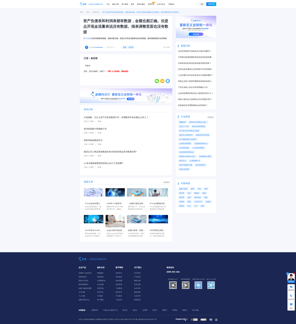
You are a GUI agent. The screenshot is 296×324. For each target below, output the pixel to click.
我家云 (164, 310)
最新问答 (96, 12)
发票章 (181, 202)
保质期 (181, 197)
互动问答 (137, 284)
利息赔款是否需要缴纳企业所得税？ (193, 105)
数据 (124, 47)
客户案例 (125, 4)
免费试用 (211, 4)
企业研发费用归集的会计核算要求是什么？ (195, 93)
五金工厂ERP (184, 126)
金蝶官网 (94, 310)
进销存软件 (83, 277)
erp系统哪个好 (195, 161)
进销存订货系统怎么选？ (198, 122)
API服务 (100, 296)
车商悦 (174, 310)
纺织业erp (182, 161)
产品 (108, 4)
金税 (189, 197)
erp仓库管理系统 (198, 148)
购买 (132, 4)
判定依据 (197, 197)
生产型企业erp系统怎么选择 (189, 131)
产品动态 (137, 277)
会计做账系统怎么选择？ (188, 139)
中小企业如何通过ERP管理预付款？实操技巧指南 (93, 203)
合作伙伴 (137, 288)
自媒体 (208, 202)
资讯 (87, 12)
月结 (199, 189)
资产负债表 (87, 38)
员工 (189, 193)
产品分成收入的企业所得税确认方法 (193, 87)
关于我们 (137, 273)
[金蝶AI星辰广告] (196, 27)
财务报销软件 (83, 284)
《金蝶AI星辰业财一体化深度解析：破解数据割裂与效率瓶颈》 (136, 203)
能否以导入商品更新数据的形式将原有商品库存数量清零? (110, 152)
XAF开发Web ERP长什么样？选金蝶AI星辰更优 (93, 230)
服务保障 (137, 292)
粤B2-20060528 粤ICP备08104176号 (122, 319)
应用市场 (151, 4)
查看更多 (166, 182)
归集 (205, 197)
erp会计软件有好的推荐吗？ (115, 230)
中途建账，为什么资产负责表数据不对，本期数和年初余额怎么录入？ (116, 117)
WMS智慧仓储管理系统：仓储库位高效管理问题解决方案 (158, 230)
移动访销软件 (200, 165)
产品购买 (119, 296)
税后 (189, 202)
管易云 (154, 310)
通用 (192, 189)
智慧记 (184, 310)
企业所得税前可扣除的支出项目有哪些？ (194, 51)
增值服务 (100, 273)
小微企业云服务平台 (110, 310)
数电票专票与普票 (202, 135)
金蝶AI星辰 (183, 189)
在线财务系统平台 (200, 143)
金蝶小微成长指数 (85, 288)
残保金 (181, 206)
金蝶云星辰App (84, 300)
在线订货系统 (184, 169)
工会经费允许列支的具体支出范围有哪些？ (195, 75)
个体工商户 (198, 202)
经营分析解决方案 (185, 165)
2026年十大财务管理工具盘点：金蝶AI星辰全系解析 (115, 203)
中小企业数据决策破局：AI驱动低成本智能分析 (158, 203)
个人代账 (82, 296)
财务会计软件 (83, 281)
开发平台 (100, 292)
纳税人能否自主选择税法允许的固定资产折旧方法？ (195, 99)
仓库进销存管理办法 (186, 152)
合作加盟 (100, 284)
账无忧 (125, 310)
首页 (81, 12)
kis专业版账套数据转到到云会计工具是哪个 (104, 163)
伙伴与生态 (161, 4)
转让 (189, 206)
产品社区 (119, 300)
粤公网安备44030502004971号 (146, 319)
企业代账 (82, 292)
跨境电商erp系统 (205, 156)
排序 (202, 206)
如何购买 (119, 277)
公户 (195, 206)
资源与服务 (141, 4)
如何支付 (119, 273)
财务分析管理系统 (198, 126)
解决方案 (115, 4)
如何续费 (119, 281)
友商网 (144, 310)
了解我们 (171, 4)
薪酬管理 (182, 122)
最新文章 (137, 281)
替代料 (181, 193)
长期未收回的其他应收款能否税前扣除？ (194, 63)
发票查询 (119, 284)
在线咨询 (100, 277)
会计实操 (195, 310)
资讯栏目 (119, 292)
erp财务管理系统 (185, 143)
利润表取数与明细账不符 (95, 129)
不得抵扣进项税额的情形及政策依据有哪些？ (194, 57)
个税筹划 (119, 288)
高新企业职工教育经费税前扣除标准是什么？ (194, 81)
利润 (206, 189)
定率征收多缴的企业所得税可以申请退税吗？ (194, 69)
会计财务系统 (184, 148)
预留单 (196, 193)
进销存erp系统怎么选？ (187, 156)
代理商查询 (101, 281)
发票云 (135, 310)
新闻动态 (137, 300)
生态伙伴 (137, 296)
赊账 (204, 193)
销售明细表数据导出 (93, 140)
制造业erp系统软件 (186, 135)
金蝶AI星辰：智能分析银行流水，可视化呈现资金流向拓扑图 (136, 230)
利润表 (131, 47)
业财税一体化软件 (85, 273)
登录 (202, 4)
